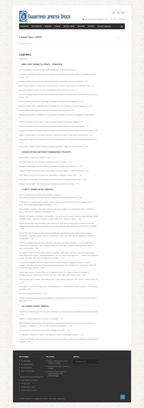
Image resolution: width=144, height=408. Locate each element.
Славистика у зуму (28, 387)
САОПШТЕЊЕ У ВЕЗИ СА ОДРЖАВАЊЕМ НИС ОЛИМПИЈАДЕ (57, 374)
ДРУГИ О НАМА (68, 26)
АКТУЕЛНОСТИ (37, 26)
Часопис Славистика (104, 26)
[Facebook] (114, 12)
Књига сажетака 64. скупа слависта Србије (58, 362)
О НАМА (57, 26)
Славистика (25, 383)
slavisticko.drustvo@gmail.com (96, 19)
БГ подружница (27, 364)
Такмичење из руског (29, 390)
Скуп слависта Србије (29, 380)
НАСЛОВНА (24, 26)
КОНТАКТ (91, 26)
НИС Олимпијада (27, 371)
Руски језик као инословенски (31, 377)
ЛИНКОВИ (81, 26)
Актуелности (26, 361)
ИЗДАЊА (48, 26)
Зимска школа (26, 368)
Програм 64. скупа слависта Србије (58, 367)
